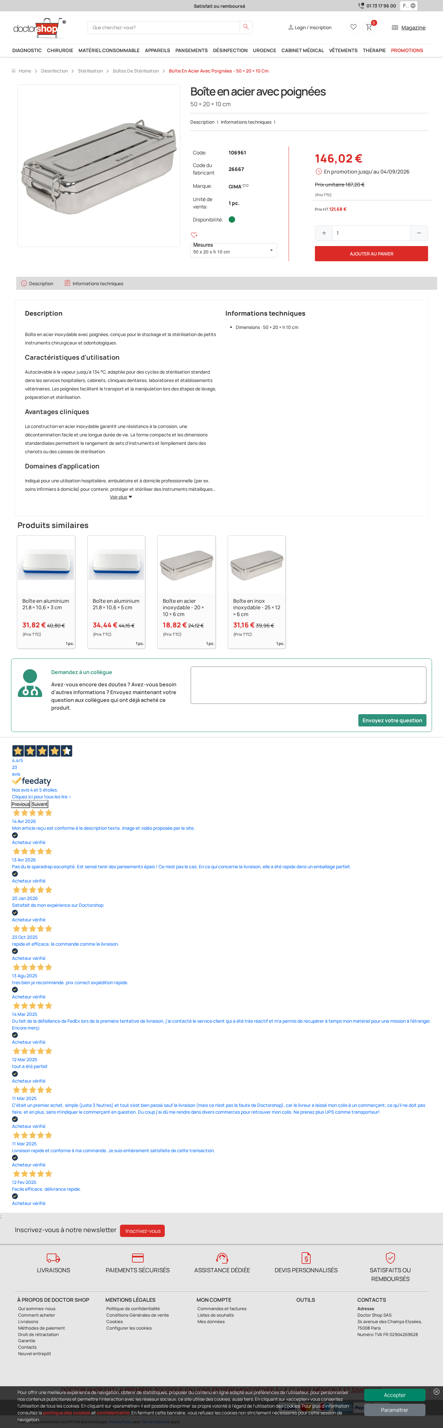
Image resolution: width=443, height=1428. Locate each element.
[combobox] (404, 5)
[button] (414, 5)
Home (21, 70)
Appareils (157, 50)
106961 (237, 152)
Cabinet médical (302, 50)
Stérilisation (90, 71)
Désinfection (230, 50)
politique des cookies (66, 1413)
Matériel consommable (109, 50)
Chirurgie (60, 50)
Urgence (264, 50)
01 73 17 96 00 (381, 6)
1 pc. (234, 203)
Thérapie (374, 50)
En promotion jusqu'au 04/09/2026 (367, 171)
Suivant (40, 804)
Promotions (407, 50)
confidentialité (113, 1413)
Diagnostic (27, 50)
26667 (236, 169)
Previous (21, 804)
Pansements (191, 50)
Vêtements (343, 50)
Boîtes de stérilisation (136, 71)
